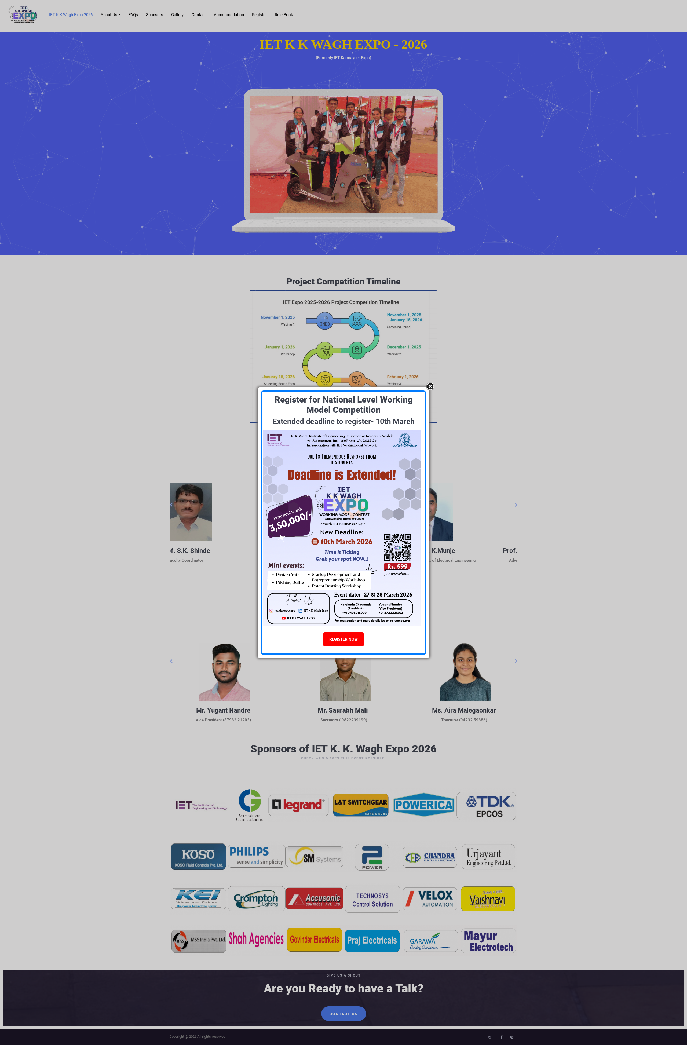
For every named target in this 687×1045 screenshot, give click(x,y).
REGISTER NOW (343, 639)
